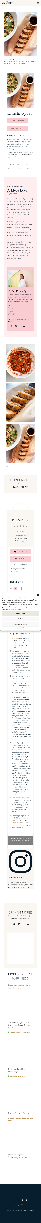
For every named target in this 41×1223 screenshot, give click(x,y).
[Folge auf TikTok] (19, 326)
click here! (11, 322)
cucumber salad (21, 825)
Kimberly (9, 61)
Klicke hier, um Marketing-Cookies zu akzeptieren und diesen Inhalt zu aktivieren (20, 840)
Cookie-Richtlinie (19, 628)
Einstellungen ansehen (20, 624)
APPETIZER (25, 61)
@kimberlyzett (13, 885)
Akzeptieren (20, 613)
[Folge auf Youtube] (23, 326)
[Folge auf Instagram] (15, 326)
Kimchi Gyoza (9, 59)
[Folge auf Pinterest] (11, 326)
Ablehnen (20, 619)
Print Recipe (22, 552)
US (20, 588)
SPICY (6, 63)
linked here (25, 209)
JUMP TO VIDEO (17, 128)
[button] (38, 595)
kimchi (14, 636)
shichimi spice (17, 823)
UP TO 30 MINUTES (14, 63)
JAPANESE (33, 61)
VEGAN (23, 63)
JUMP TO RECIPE (17, 120)
